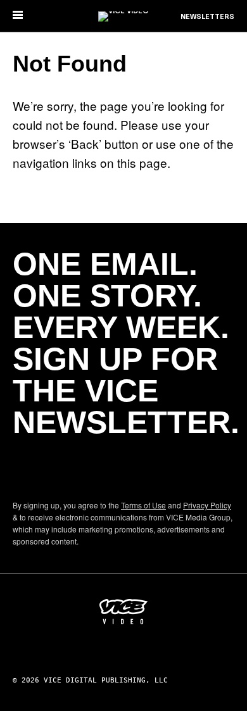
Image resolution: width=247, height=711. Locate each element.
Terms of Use (143, 505)
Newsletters (207, 17)
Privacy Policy (207, 505)
